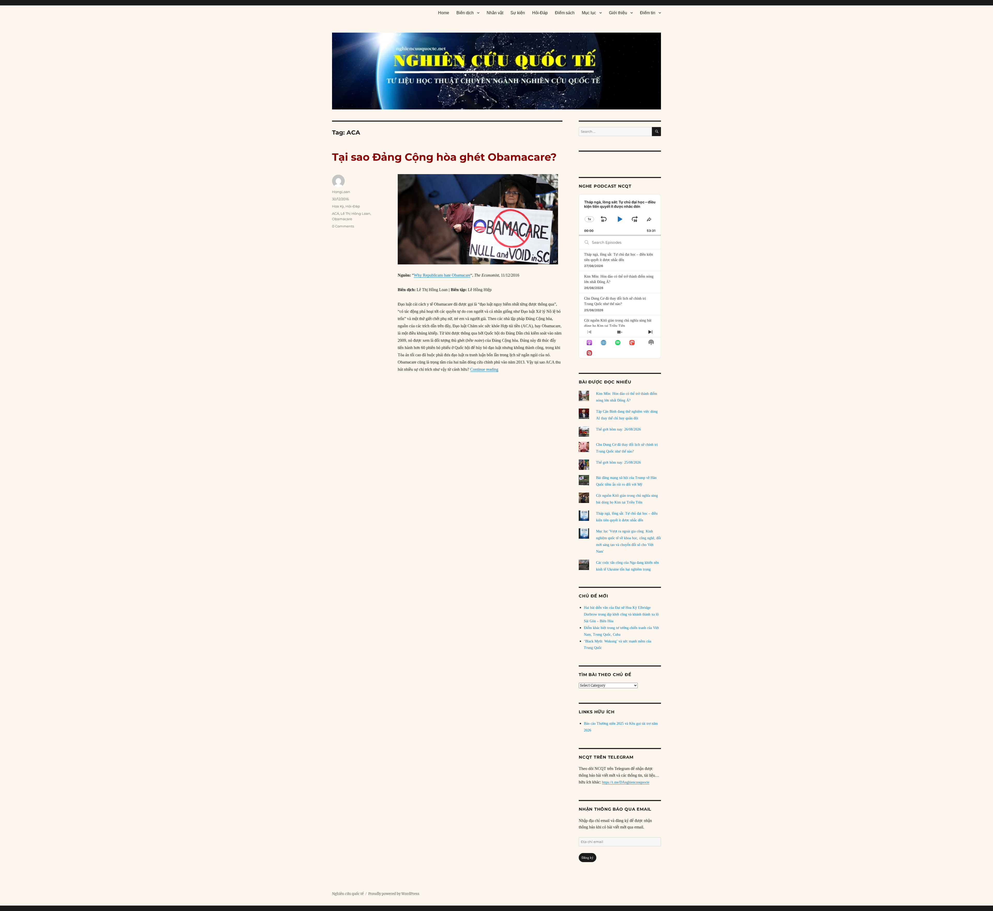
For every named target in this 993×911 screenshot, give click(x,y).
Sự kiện (517, 13)
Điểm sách (565, 13)
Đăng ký (587, 858)
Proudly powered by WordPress (393, 894)
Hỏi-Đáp (540, 13)
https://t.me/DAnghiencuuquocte (625, 782)
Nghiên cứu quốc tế (348, 894)
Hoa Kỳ (338, 206)
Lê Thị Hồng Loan (355, 213)
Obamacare (342, 219)
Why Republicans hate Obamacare (442, 275)
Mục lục (589, 13)
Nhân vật (495, 13)
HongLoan (341, 192)
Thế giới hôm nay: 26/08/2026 (618, 429)
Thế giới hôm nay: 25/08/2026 (618, 462)
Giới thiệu (618, 13)
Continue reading (484, 369)
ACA (335, 213)
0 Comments (343, 226)
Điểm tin (647, 13)
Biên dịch (465, 13)
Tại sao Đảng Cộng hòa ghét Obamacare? (444, 157)
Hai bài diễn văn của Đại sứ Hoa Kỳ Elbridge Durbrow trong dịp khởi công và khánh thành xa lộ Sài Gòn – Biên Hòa (621, 614)
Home (443, 13)
